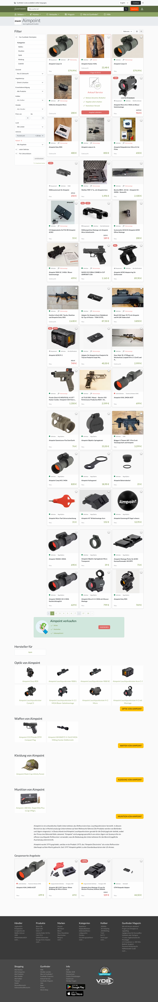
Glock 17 (39, 931)
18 (88, 613)
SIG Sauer (60, 929)
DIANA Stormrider (42, 937)
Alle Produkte (21, 91)
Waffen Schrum (19, 933)
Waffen (20, 47)
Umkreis (18, 132)
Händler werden (45, 972)
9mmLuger (104, 937)
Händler (18, 105)
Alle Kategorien (19, 972)
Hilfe (108, 14)
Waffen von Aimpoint (28, 718)
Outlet (16, 983)
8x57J (103, 935)
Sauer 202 (39, 929)
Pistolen (81, 935)
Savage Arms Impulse (43, 940)
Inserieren (134, 9)
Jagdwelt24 (18, 926)
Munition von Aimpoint (29, 789)
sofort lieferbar (24, 149)
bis (32, 114)
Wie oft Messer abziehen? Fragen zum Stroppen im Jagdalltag (130, 928)
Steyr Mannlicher (63, 933)
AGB (67, 970)
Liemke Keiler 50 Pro (43, 933)
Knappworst (18, 929)
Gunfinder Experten (46, 976)
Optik (20, 55)
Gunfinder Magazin (46, 981)
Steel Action (61, 935)
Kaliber (17, 96)
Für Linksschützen (25, 153)
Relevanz (126, 31)
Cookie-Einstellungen (73, 976)
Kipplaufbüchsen (84, 929)
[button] (141, 9)
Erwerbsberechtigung (22, 87)
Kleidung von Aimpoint (29, 755)
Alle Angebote (21, 144)
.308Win (103, 926)
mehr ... (16, 940)
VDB (16, 935)
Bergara (60, 937)
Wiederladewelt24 (20, 937)
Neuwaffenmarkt (20, 985)
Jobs (41, 983)
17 (83, 613)
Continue (136, 3)
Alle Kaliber (18, 979)
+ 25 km (38, 136)
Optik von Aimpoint (27, 662)
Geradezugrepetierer (86, 937)
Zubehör (21, 64)
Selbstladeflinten (84, 931)
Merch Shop (44, 990)
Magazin (71, 14)
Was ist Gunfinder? (90, 14)
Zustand (18, 70)
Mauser (60, 926)
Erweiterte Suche (40, 163)
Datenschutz (70, 974)
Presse (42, 987)
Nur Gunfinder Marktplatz (27, 37)
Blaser (59, 931)
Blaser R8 (39, 926)
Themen (17, 981)
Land (17, 123)
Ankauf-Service (45, 979)
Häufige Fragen (71, 981)
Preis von (18, 114)
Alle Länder (21, 127)
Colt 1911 (39, 935)
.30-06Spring (105, 929)
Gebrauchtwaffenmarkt (22, 987)
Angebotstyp (19, 78)
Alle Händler (18, 976)
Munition (21, 51)
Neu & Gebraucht (23, 73)
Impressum (69, 979)
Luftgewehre (83, 933)
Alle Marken (18, 970)
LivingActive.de (19, 931)
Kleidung (21, 59)
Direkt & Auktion (22, 82)
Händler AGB (70, 972)
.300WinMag (105, 931)
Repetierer (82, 926)
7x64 (102, 933)
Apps (42, 985)
